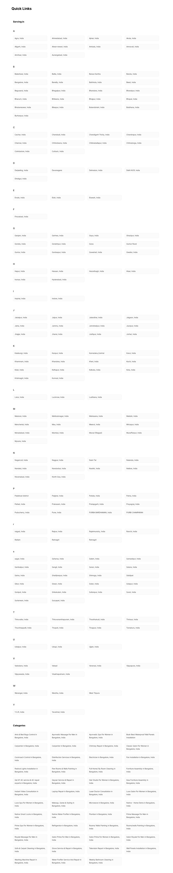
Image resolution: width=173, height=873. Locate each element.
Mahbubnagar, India (60, 416)
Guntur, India (20, 252)
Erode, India (20, 198)
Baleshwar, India (21, 74)
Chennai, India (20, 143)
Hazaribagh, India (96, 271)
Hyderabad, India (59, 279)
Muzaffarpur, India (134, 433)
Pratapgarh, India (96, 504)
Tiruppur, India (95, 628)
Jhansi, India (57, 334)
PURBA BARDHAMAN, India (100, 512)
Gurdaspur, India (59, 252)
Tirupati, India (57, 628)
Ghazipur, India (132, 235)
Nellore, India (131, 468)
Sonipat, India (20, 592)
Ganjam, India (20, 235)
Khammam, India (21, 361)
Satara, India (131, 567)
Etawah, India (94, 198)
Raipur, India (57, 531)
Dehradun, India (95, 170)
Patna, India (131, 496)
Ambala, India (94, 47)
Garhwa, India (57, 235)
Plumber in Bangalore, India (100, 814)
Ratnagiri (55, 540)
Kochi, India (131, 361)
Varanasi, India (95, 666)
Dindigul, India (20, 179)
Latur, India (19, 397)
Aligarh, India (20, 47)
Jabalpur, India (21, 317)
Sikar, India (19, 584)
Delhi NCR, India (133, 170)
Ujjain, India (94, 647)
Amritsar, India (20, 55)
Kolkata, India (94, 370)
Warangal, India (21, 693)
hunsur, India (20, 279)
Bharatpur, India (133, 91)
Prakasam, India (58, 504)
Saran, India (94, 567)
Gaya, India (94, 235)
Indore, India (57, 298)
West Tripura (94, 693)
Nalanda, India (132, 460)
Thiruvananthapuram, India (63, 619)
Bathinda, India (95, 82)
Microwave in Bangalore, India (101, 803)
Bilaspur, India (57, 107)
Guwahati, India (95, 252)
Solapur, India (132, 584)
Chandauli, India (58, 135)
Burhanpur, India (21, 116)
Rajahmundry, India (97, 531)
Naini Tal (92, 460)
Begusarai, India (21, 91)
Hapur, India (20, 271)
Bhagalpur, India (58, 91)
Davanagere (57, 170)
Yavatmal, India (58, 712)
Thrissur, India (132, 619)
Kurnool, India (57, 378)
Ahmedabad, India (59, 38)
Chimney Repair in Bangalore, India (103, 746)
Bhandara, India (95, 91)
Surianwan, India (21, 600)
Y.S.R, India (19, 712)
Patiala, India (94, 496)
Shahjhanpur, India (59, 575)
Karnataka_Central (96, 353)
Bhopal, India (131, 99)
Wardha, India (57, 693)
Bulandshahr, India (96, 107)
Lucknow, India (58, 397)
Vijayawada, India (22, 674)
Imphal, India (20, 298)
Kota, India (130, 370)
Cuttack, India (58, 151)
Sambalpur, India (22, 567)
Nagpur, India (57, 460)
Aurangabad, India (59, 55)
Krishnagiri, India (21, 378)
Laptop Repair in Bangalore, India (66, 791)
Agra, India (19, 38)
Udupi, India (57, 647)
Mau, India (56, 424)
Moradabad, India (22, 433)
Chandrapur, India (133, 135)
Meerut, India (94, 424)
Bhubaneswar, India (23, 107)
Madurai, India (20, 416)
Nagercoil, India (21, 460)
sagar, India (19, 559)
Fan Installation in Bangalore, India (140, 757)
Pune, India (56, 512)
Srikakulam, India (59, 592)
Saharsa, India (58, 559)
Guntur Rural (131, 244)
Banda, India (131, 74)
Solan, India (94, 584)
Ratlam (17, 540)
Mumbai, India (58, 433)
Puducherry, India (22, 512)
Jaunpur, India (132, 326)
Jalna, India (19, 326)
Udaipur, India (20, 647)
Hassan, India (57, 271)
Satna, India (20, 575)
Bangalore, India (21, 82)
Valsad (54, 666)
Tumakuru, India (133, 628)
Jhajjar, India (20, 334)
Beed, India (131, 82)
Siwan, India (57, 584)
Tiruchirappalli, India (23, 628)
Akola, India (131, 38)
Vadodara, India (21, 666)
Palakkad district (22, 496)
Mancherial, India (22, 424)
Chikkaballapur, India (98, 143)
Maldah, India (132, 416)
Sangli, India (57, 567)
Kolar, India (19, 370)
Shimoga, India (95, 575)
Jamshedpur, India (96, 326)
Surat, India (131, 592)
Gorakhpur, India (59, 244)
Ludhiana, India (95, 397)
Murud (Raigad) (95, 433)
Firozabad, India (21, 216)
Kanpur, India (57, 353)
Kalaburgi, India (21, 353)
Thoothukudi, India (97, 619)
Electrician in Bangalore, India (101, 757)
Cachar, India (20, 135)
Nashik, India (94, 468)
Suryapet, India (58, 600)
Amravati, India (132, 47)
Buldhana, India (132, 107)
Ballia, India (56, 74)
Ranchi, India (131, 531)
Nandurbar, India (59, 468)
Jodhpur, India (95, 334)
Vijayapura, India (133, 666)
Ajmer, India (94, 38)
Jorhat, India (131, 334)
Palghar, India (57, 496)
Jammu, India (57, 326)
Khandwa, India (58, 361)
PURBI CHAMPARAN (134, 512)
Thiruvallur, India (21, 619)
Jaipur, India (57, 317)
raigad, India (20, 531)
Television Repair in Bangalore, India (104, 848)
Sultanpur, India (95, 592)
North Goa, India (58, 477)
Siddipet (129, 575)
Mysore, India (20, 441)
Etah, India (56, 198)
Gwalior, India (131, 252)
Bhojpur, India (94, 99)
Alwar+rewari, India (60, 47)
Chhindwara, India (59, 143)
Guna (91, 244)
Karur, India (131, 353)
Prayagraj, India (132, 504)
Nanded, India (20, 468)
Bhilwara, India (58, 99)
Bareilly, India (57, 82)
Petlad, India (20, 504)
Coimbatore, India (22, 151)
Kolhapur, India (58, 370)
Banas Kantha (95, 74)
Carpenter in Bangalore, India (27, 746)
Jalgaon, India (132, 317)
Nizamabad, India (22, 477)
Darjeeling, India (21, 170)
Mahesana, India (96, 416)
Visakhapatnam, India (61, 674)
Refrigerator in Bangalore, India (65, 825)
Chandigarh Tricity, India (99, 135)
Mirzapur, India (132, 424)
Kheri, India (93, 361)
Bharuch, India (21, 99)
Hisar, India (131, 271)
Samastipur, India (133, 559)
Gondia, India (20, 244)
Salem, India (94, 559)
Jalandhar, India (95, 317)
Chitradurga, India (133, 143)
